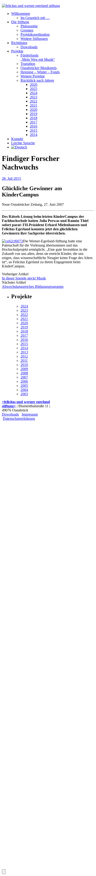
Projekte (17, 51)
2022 (33, 101)
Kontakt (17, 139)
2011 (24, 361)
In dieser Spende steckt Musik (24, 278)
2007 (24, 377)
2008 (24, 373)
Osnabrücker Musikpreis (39, 68)
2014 (33, 135)
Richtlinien (19, 43)
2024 (33, 93)
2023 (33, 97)
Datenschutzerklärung (19, 418)
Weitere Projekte (33, 76)
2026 (33, 85)
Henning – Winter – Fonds (40, 72)
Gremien (27, 30)
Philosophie (29, 26)
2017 (33, 122)
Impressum (30, 414)
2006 (24, 381)
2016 (33, 126)
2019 (33, 114)
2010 (24, 365)
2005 (24, 386)
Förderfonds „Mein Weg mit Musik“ (38, 57)
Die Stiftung (20, 22)
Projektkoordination (35, 34)
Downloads (29, 47)
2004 (24, 390)
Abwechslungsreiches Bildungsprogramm (32, 287)
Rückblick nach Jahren (37, 80)
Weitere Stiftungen (34, 39)
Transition (28, 64)
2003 (24, 394)
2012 (24, 356)
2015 (33, 130)
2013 (24, 352)
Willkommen (20, 14)
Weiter (16, 533)
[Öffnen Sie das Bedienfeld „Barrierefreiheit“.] (4, 871)
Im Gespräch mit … (35, 18)
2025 (33, 89)
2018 (33, 118)
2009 (24, 369)
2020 (33, 110)
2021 (33, 105)
